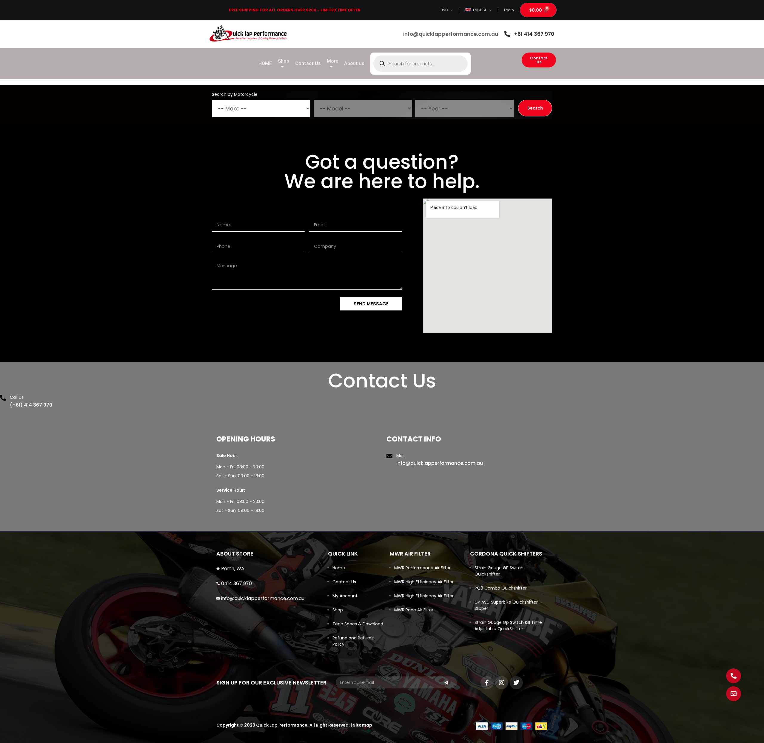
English (480, 10)
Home (338, 568)
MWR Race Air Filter (413, 610)
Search (535, 108)
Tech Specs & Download (357, 624)
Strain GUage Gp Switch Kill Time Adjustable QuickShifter (508, 625)
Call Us (17, 397)
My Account (345, 596)
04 (224, 583)
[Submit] (446, 683)
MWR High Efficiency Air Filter (424, 582)
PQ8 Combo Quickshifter (501, 588)
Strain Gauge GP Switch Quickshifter (499, 571)
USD (444, 10)
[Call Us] (3, 398)
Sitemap (362, 725)
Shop (337, 610)
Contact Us (344, 582)
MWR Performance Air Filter (422, 568)
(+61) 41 (19, 405)
